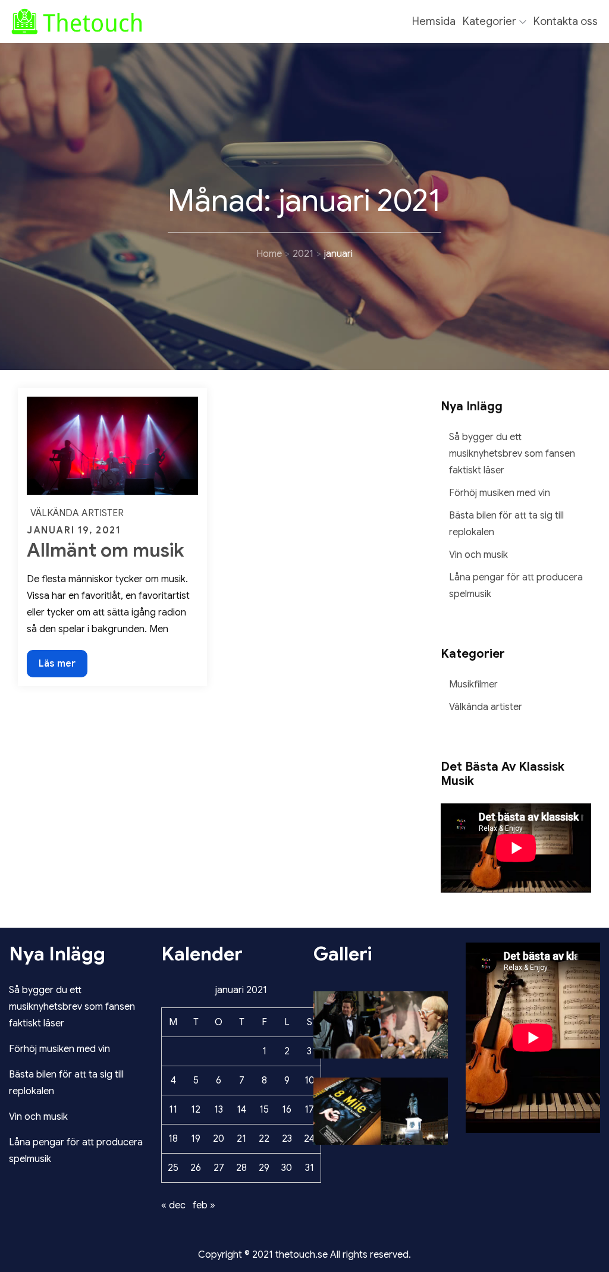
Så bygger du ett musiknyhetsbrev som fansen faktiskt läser (512, 453)
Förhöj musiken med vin (499, 493)
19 (195, 1139)
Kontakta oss (565, 21)
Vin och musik (478, 555)
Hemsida (434, 21)
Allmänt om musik (105, 550)
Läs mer (57, 667)
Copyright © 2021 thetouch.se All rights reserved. (304, 1255)
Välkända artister (77, 513)
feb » (204, 1205)
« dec (173, 1205)
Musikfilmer (473, 684)
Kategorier (489, 21)
